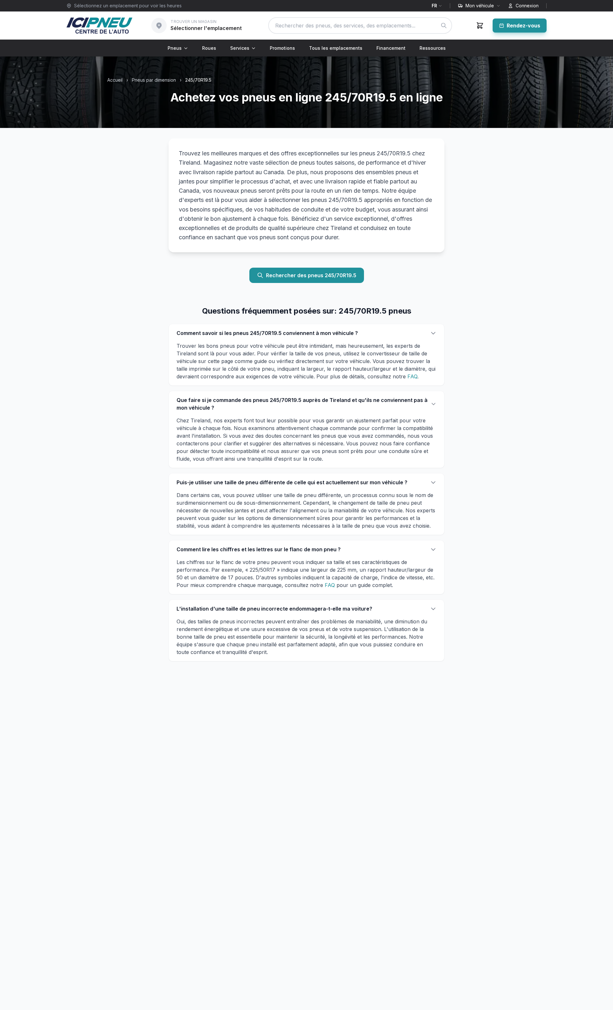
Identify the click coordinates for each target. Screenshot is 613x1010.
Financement (390, 48)
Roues (209, 48)
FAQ (412, 376)
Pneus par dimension (154, 80)
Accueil (115, 80)
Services (239, 48)
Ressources (433, 48)
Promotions (282, 48)
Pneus (175, 48)
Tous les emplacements (335, 48)
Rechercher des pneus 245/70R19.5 (311, 275)
